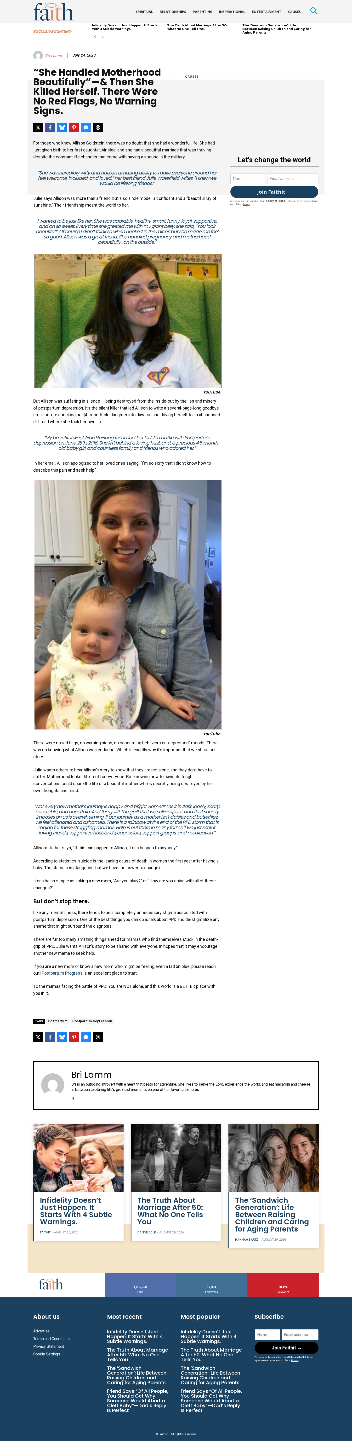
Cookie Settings (46, 1354)
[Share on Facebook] (50, 127)
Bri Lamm (53, 55)
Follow (211, 1275)
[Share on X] (38, 127)
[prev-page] (95, 37)
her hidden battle (154, 437)
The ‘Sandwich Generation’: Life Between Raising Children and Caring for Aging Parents (276, 28)
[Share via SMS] (86, 127)
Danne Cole (146, 1232)
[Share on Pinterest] (74, 127)
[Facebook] (73, 1097)
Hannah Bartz (246, 1239)
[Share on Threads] (98, 127)
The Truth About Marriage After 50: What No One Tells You (197, 26)
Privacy (246, 204)
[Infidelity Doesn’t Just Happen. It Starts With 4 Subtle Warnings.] (78, 1158)
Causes (192, 76)
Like (140, 1275)
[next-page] (103, 37)
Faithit (45, 1232)
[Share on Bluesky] (62, 127)
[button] (314, 12)
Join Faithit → (274, 192)
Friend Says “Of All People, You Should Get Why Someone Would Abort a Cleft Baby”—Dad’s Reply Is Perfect (137, 1401)
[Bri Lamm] (38, 55)
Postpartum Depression (92, 1021)
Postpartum (58, 1021)
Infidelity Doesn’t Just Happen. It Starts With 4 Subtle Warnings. (125, 26)
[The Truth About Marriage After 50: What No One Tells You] (176, 1158)
